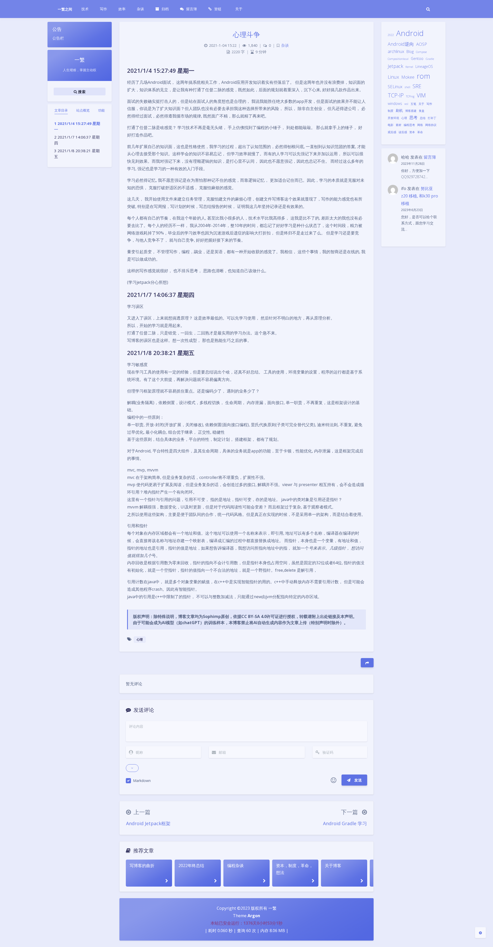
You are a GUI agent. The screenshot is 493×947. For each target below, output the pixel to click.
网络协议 (431, 125)
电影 (390, 125)
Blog (410, 51)
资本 (412, 132)
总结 (422, 118)
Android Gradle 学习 (345, 823)
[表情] (333, 780)
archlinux (396, 51)
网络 (420, 125)
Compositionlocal (398, 59)
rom (423, 76)
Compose (421, 52)
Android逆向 (401, 44)
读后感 (403, 132)
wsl (406, 104)
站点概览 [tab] (83, 110)
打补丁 (432, 118)
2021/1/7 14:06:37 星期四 (77, 139)
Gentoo (417, 58)
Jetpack (395, 66)
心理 (404, 118)
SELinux (395, 86)
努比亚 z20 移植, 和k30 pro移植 (419, 196)
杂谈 (285, 45)
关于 (421, 104)
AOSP (421, 44)
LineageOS (424, 66)
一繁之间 (65, 9)
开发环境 (393, 118)
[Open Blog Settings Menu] (480, 932)
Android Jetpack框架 (148, 823)
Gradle (430, 59)
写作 (429, 104)
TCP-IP (396, 95)
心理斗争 (246, 34)
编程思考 (409, 125)
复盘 (421, 111)
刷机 (399, 110)
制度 (390, 111)
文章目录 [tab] (61, 110)
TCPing (410, 96)
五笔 (413, 104)
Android (410, 33)
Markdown (142, 780)
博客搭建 (410, 111)
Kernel (409, 67)
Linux (393, 77)
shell (407, 87)
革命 (420, 132)
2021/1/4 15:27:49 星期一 (77, 126)
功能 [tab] (101, 110)
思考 (413, 117)
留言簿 (430, 157)
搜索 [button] (81, 91)
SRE (417, 86)
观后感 (392, 132)
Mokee (407, 77)
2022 (391, 35)
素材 (398, 125)
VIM (421, 95)
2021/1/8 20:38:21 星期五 (77, 153)
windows (395, 103)
